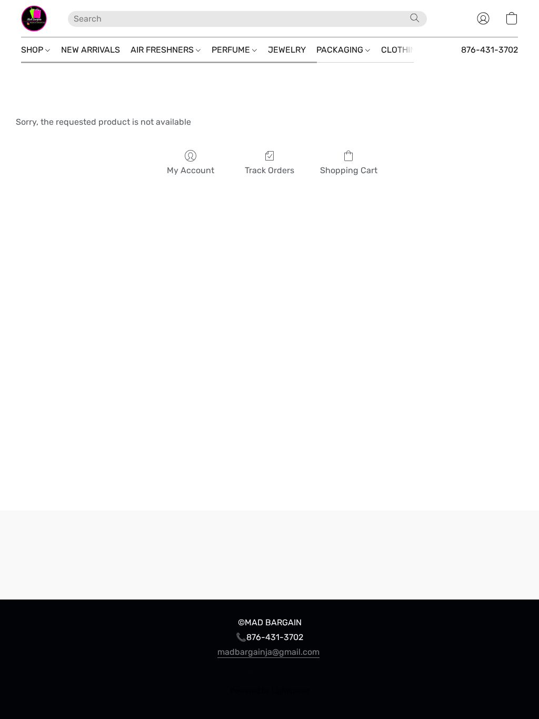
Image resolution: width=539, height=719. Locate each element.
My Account (190, 170)
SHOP (33, 50)
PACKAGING (340, 50)
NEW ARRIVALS (90, 50)
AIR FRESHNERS (163, 50)
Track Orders (269, 170)
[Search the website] (415, 18)
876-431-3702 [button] (489, 50)
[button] (34, 18)
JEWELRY (287, 50)
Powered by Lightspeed (270, 690)
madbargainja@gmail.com (268, 652)
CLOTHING (402, 50)
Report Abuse (269, 672)
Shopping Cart (348, 170)
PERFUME (232, 50)
